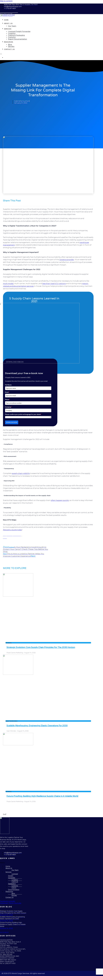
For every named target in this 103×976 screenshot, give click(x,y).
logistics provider (66, 260)
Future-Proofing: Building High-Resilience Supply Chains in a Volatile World (42, 796)
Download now (11, 422)
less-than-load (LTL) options (54, 284)
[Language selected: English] (51, 56)
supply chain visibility (21, 473)
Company (8, 407)
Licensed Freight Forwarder (13, 876)
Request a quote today (12, 530)
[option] (53, 58)
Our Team (15, 870)
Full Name (8, 385)
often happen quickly (60, 500)
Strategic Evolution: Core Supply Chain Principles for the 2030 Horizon (41, 647)
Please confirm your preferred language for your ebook (23, 414)
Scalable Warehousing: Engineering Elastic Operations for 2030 (37, 725)
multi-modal (8, 284)
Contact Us (9, 897)
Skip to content (6, 1)
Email (7, 392)
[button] (11, 863)
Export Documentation (13, 888)
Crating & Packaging (13, 883)
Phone (7, 399)
